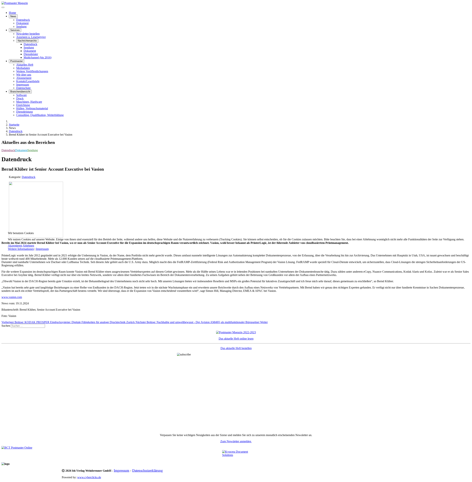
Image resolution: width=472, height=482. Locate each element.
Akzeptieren (15, 245)
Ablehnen (28, 245)
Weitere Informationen (21, 248)
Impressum (42, 248)
